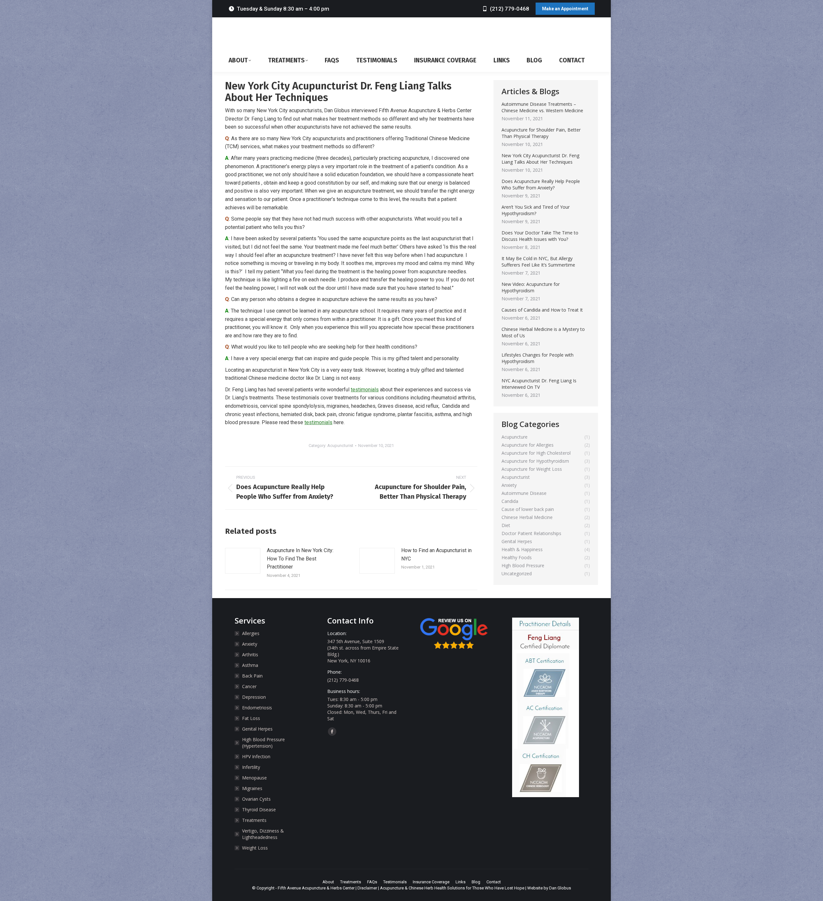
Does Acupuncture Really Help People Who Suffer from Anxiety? (541, 184)
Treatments (254, 820)
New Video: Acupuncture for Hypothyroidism (531, 287)
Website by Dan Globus (549, 888)
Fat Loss (251, 718)
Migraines (252, 788)
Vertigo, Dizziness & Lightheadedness (263, 834)
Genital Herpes (257, 729)
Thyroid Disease (259, 809)
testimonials (365, 390)
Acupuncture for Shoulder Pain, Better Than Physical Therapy (541, 133)
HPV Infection (256, 756)
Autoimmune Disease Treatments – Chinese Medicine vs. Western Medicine (542, 107)
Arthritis (250, 654)
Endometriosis (257, 708)
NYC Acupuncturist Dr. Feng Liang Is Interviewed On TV (539, 384)
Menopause (254, 778)
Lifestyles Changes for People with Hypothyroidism (538, 358)
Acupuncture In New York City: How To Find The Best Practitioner (300, 558)
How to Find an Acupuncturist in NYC (436, 554)
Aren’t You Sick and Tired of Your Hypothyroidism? (536, 210)
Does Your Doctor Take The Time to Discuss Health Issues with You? (540, 236)
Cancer (249, 686)
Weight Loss (255, 848)
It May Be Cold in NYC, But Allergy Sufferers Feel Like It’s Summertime (538, 261)
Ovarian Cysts (256, 799)
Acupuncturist (340, 445)
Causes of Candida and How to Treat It (542, 310)
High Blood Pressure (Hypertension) (263, 742)
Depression (254, 697)
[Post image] (242, 561)
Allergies (250, 633)
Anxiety (249, 644)
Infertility (251, 767)
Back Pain (252, 676)
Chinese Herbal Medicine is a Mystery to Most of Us (543, 332)
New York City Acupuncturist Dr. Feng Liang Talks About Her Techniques (540, 158)
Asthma (250, 665)
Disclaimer (367, 888)
